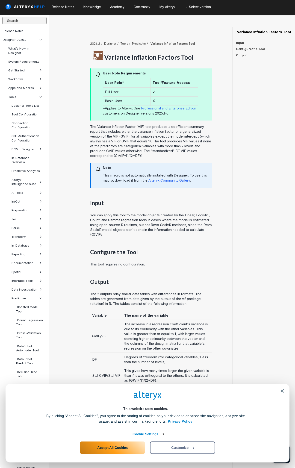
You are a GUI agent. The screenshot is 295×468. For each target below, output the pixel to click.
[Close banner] (282, 391)
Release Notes (13, 31)
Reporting (18, 254)
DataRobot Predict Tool (24, 361)
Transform (19, 236)
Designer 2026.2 (15, 39)
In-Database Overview (20, 160)
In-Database (20, 245)
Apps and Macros (21, 88)
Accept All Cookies (112, 448)
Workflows (16, 79)
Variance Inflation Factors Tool (263, 32)
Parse (16, 228)
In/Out (16, 201)
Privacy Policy (180, 421)
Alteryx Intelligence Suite (24, 182)
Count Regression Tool (29, 322)
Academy (117, 7)
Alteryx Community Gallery (169, 180)
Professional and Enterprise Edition (168, 108)
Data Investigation (24, 289)
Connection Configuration (21, 125)
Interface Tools (22, 281)
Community (142, 7)
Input (240, 42)
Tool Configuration (25, 114)
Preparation (20, 210)
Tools (12, 97)
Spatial (16, 272)
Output (241, 55)
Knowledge (92, 7)
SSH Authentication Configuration (25, 138)
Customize (180, 448)
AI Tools (17, 192)
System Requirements (23, 61)
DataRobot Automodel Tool (27, 348)
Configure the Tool (250, 49)
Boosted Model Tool (27, 309)
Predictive (19, 298)
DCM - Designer (23, 149)
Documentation (22, 263)
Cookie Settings (146, 434)
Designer (110, 43)
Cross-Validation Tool (28, 335)
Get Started (16, 70)
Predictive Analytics (26, 171)
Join (15, 219)
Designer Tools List (25, 105)
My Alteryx (167, 7)
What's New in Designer (18, 50)
